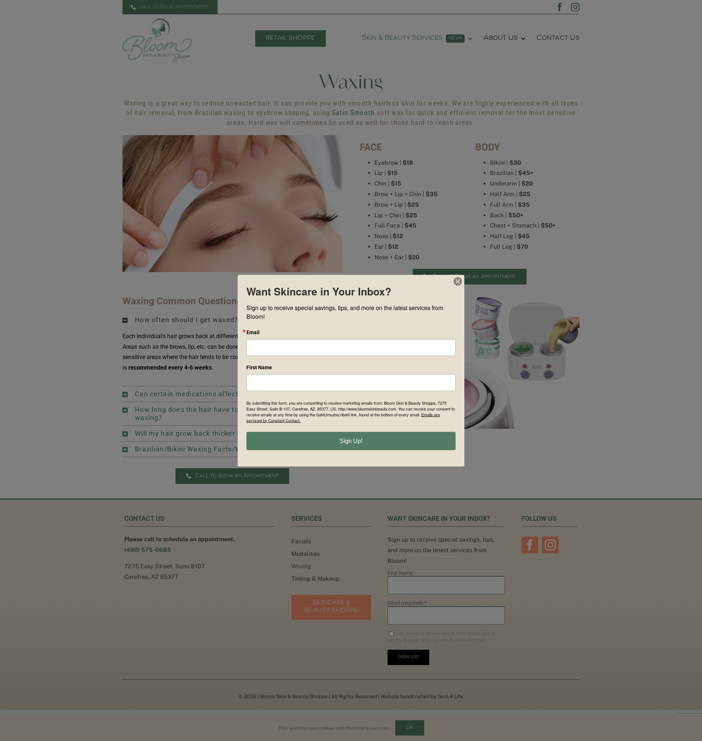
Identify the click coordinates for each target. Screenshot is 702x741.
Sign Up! (351, 441)
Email (253, 332)
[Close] (457, 281)
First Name (259, 367)
